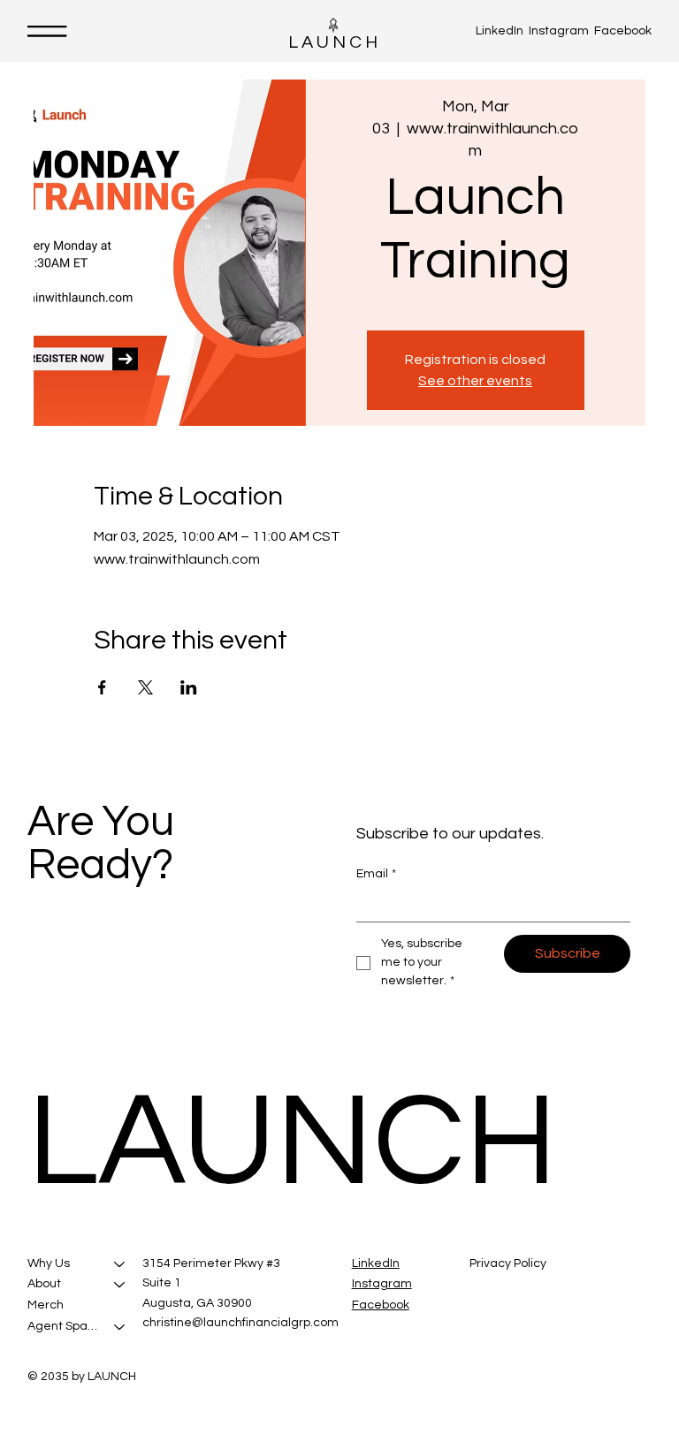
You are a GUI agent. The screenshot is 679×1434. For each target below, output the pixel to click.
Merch (45, 1305)
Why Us (48, 1263)
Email (376, 874)
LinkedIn (499, 31)
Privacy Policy (507, 1263)
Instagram (559, 31)
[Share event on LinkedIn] (188, 687)
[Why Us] (120, 1264)
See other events (475, 381)
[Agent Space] (120, 1327)
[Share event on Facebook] (102, 687)
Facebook (623, 31)
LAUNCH (334, 42)
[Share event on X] (145, 687)
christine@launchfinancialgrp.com (240, 1322)
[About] (120, 1284)
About (44, 1284)
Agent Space (63, 1326)
